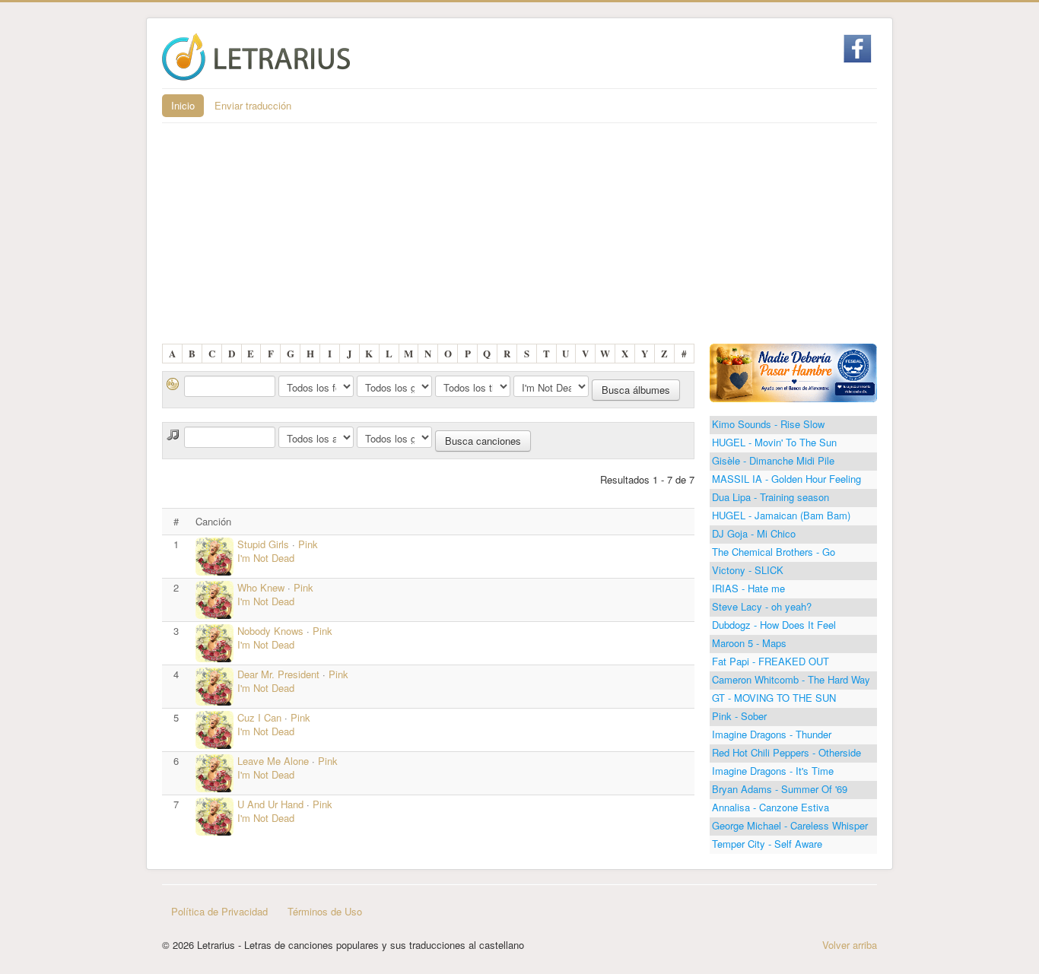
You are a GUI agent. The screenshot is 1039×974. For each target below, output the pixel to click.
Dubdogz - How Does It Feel (774, 624)
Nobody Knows (270, 630)
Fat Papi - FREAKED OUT (770, 661)
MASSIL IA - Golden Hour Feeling (786, 478)
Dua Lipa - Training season (770, 497)
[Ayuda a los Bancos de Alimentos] (793, 371)
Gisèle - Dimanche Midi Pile (773, 460)
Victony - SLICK (747, 570)
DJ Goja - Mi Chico (754, 533)
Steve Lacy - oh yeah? (762, 606)
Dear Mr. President (278, 674)
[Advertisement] (519, 237)
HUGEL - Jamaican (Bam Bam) (781, 515)
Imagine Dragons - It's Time (773, 770)
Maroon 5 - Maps (749, 643)
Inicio (183, 105)
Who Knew (260, 587)
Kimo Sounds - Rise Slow (768, 424)
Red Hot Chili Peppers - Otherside (786, 752)
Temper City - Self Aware (767, 843)
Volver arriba (849, 945)
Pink (308, 544)
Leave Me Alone (273, 761)
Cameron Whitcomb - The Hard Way (791, 679)
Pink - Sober (739, 716)
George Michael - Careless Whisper (790, 825)
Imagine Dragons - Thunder (771, 734)
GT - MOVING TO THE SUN (774, 697)
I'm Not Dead (265, 557)
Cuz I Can (260, 717)
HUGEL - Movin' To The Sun (774, 442)
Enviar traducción (252, 105)
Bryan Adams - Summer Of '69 (779, 789)
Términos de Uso (325, 911)
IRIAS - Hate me (748, 588)
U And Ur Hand (270, 804)
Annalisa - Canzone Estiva (770, 807)
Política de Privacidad (219, 911)
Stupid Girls (263, 544)
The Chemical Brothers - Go (773, 551)
